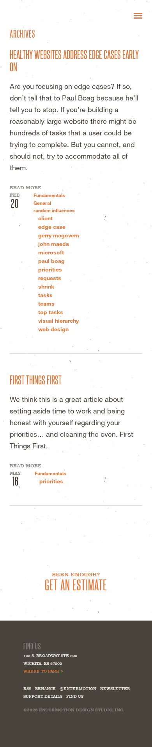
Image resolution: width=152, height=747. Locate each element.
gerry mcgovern (58, 235)
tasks (45, 295)
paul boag (51, 261)
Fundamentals (49, 195)
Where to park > (43, 671)
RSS (27, 689)
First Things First (36, 379)
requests (49, 278)
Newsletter (115, 689)
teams (46, 303)
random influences (54, 210)
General (42, 203)
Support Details (42, 696)
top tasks (50, 312)
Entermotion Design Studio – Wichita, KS (46, 15)
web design (53, 329)
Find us (74, 696)
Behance (45, 689)
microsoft (51, 252)
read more (25, 188)
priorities (50, 269)
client (45, 218)
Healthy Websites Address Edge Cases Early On (74, 60)
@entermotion (78, 689)
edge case (51, 226)
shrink (46, 286)
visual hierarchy (58, 320)
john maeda (53, 243)
